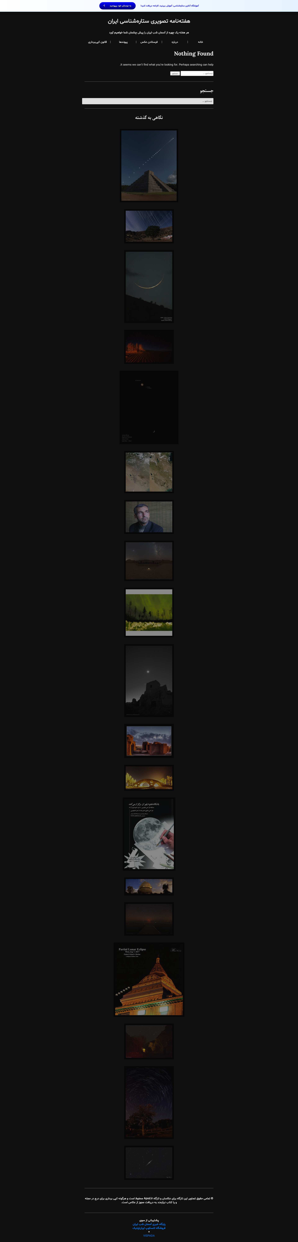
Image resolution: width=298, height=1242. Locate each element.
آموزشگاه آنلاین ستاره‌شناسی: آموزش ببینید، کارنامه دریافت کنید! (154, 5)
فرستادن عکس (149, 42)
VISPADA (149, 1236)
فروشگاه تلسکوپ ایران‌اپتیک (149, 1228)
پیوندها (123, 42)
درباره (175, 42)
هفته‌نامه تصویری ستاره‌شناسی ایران (149, 21)
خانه (200, 42)
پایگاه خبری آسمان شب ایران (149, 1224)
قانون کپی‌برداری (97, 42)
